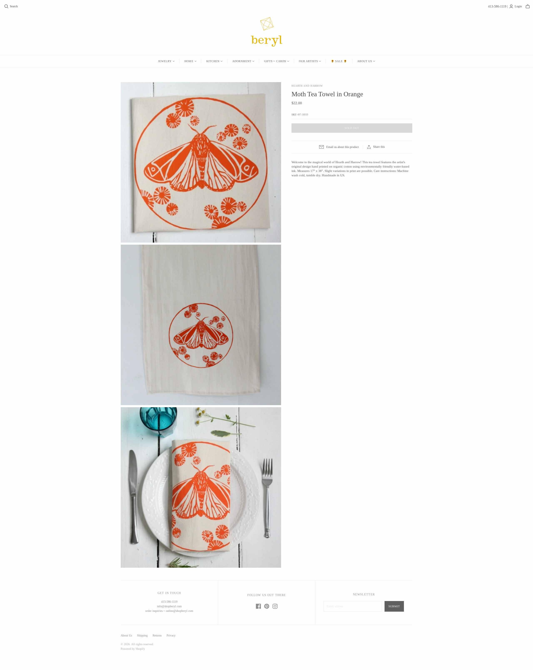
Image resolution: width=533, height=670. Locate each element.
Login (518, 6)
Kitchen (212, 61)
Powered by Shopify (133, 648)
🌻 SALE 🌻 (339, 61)
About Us (364, 61)
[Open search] (6, 6)
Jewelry (165, 61)
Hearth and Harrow (307, 85)
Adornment (241, 61)
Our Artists (308, 61)
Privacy (171, 635)
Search (14, 6)
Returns (157, 635)
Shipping (142, 635)
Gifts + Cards (275, 61)
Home (188, 61)
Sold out (352, 128)
